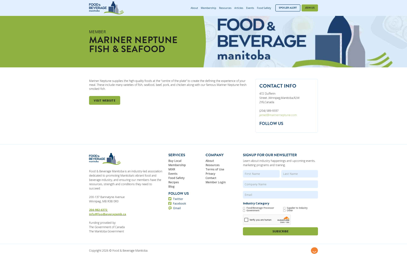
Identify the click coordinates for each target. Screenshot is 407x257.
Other (290, 210)
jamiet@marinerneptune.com (278, 115)
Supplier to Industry (297, 208)
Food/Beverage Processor (260, 208)
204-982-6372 (98, 210)
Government (252, 210)
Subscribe (280, 231)
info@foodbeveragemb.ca (107, 214)
